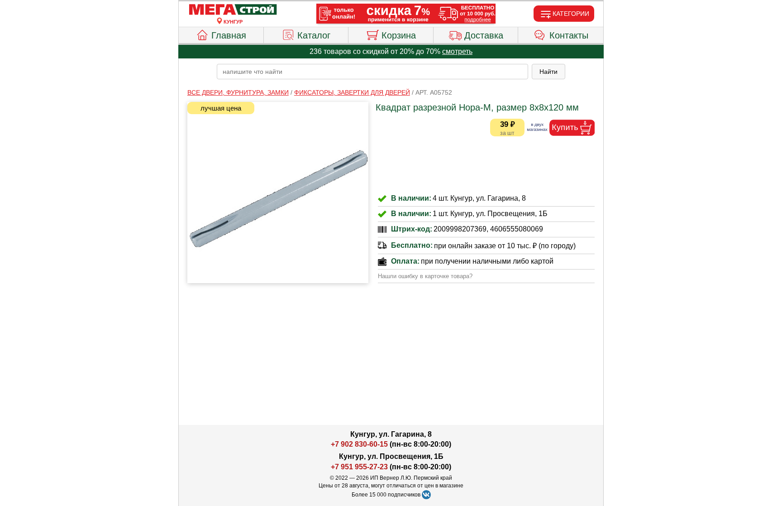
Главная (228, 35)
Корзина (398, 35)
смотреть (457, 51)
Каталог (313, 35)
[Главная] (233, 10)
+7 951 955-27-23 (359, 467)
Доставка (483, 35)
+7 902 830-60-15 (359, 444)
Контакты (568, 35)
